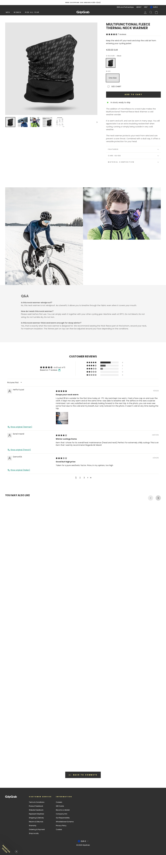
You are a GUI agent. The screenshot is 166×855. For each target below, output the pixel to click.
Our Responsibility (63, 818)
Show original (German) (21, 427)
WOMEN (17, 12)
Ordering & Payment (37, 829)
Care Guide (114, 156)
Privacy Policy (61, 826)
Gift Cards (60, 806)
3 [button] (84, 477)
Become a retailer (63, 810)
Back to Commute (84, 775)
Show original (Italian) (20, 470)
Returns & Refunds (36, 822)
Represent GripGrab (36, 814)
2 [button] (80, 477)
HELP (145, 7)
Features (113, 149)
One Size (113, 78)
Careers (59, 802)
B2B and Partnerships (125, 7)
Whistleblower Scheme (65, 822)
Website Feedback (36, 810)
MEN (8, 12)
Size (108, 71)
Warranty (32, 826)
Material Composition (121, 162)
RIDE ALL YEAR (32, 12)
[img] (61, 391)
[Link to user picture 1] (62, 418)
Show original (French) (21, 450)
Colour (113, 56)
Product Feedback (36, 806)
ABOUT (138, 7)
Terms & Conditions (36, 802)
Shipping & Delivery (36, 818)
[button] (112, 34)
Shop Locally (34, 833)
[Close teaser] (16, 851)
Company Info (61, 814)
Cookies (59, 829)
